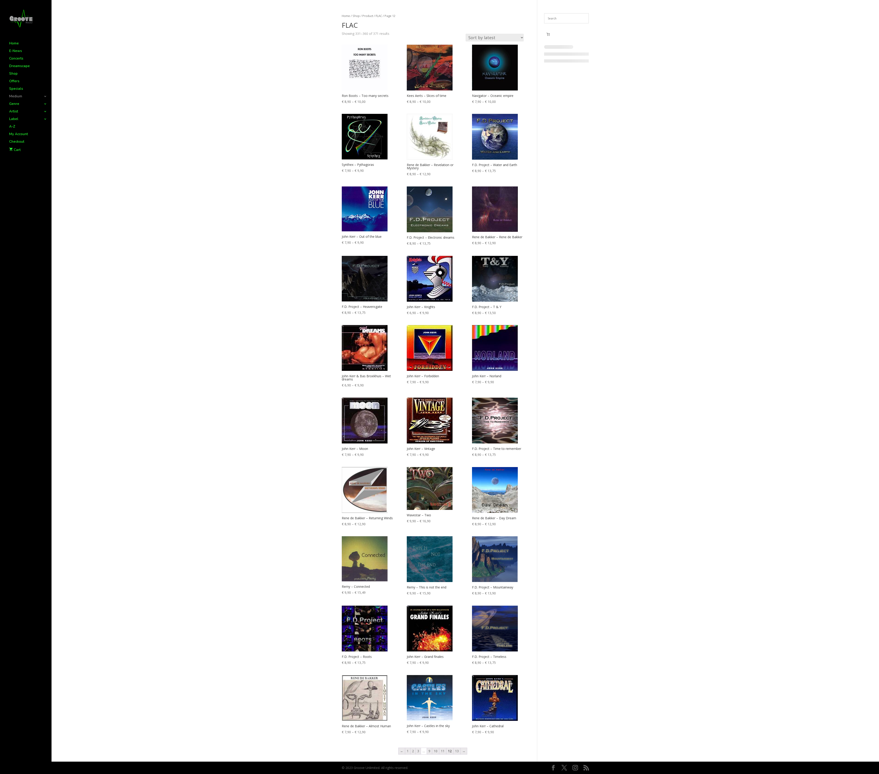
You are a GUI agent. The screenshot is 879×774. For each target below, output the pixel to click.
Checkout (16, 142)
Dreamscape (19, 66)
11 (443, 751)
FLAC (379, 16)
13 (457, 751)
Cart (17, 150)
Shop (13, 74)
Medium (15, 96)
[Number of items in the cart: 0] (548, 34)
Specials (16, 89)
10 (435, 751)
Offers (14, 81)
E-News (15, 51)
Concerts (16, 59)
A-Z (12, 127)
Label (13, 119)
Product (367, 16)
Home (14, 44)
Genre (14, 104)
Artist (13, 112)
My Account (18, 134)
